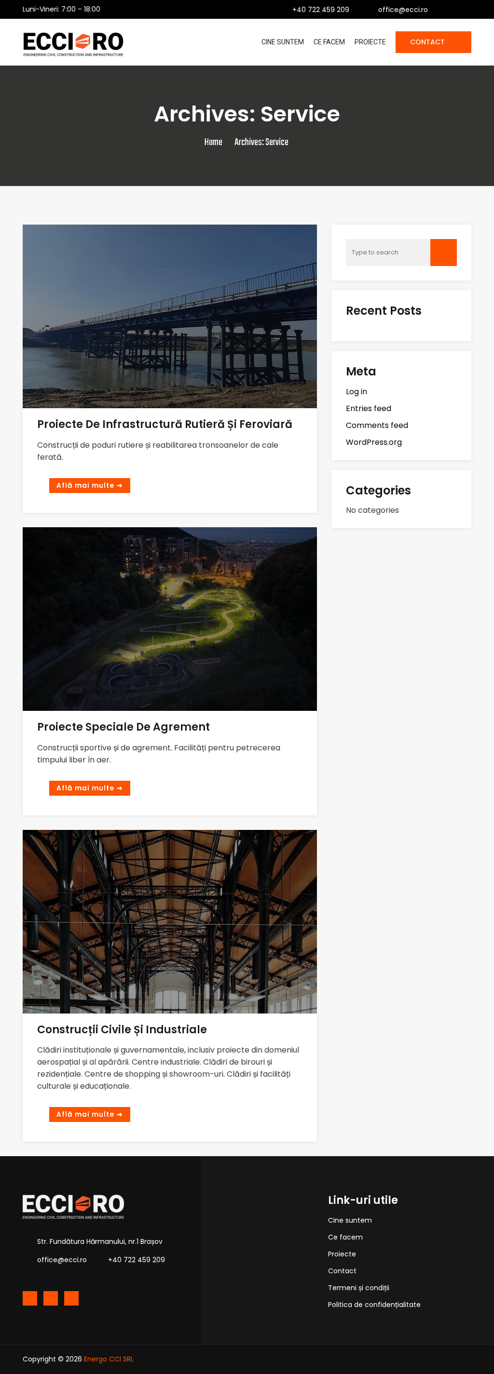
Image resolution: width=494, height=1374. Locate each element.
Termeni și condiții (358, 1288)
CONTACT (428, 42)
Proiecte (342, 1254)
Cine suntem (350, 1220)
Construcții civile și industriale (122, 1029)
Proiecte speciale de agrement (123, 727)
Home (213, 142)
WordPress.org (374, 442)
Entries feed (368, 408)
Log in (356, 391)
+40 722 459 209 (320, 9)
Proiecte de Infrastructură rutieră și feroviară (164, 424)
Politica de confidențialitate (374, 1304)
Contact (342, 1271)
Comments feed (377, 425)
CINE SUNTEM (282, 42)
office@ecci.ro (403, 9)
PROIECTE (370, 42)
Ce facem (345, 1237)
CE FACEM (329, 42)
